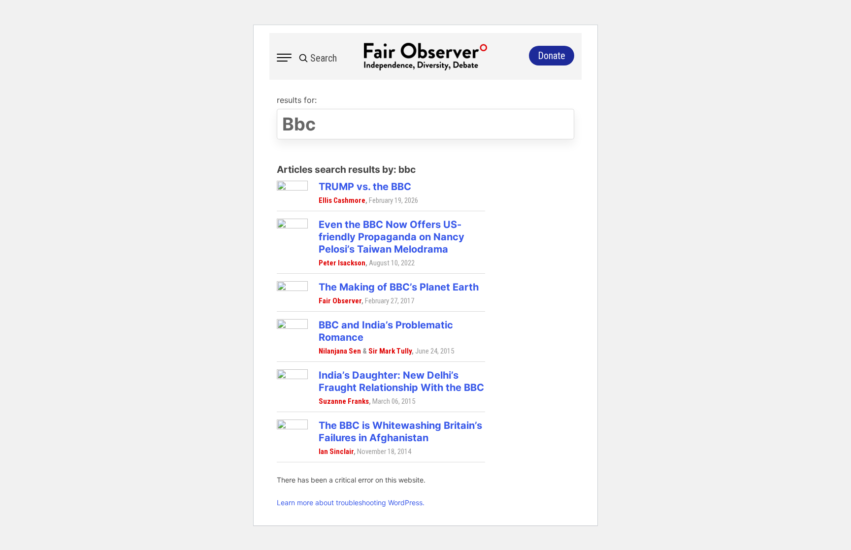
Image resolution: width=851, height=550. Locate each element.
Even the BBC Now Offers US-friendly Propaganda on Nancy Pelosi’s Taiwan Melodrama (391, 237)
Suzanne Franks (344, 401)
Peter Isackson (342, 263)
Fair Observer (340, 300)
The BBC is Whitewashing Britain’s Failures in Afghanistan (400, 432)
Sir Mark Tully (390, 351)
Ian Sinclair (336, 451)
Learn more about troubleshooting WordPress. (351, 502)
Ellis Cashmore (342, 200)
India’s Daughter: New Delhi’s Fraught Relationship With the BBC (401, 381)
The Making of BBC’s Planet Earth (399, 287)
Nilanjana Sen (340, 351)
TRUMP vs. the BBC (365, 187)
